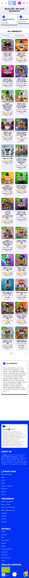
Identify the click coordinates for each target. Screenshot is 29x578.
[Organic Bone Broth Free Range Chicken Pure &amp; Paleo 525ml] (21, 150)
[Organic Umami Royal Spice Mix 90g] (21, 232)
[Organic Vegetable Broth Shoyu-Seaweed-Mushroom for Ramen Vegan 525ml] (7, 96)
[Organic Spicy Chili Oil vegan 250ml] (7, 308)
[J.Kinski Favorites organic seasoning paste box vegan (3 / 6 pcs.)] (7, 204)
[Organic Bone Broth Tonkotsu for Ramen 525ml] (7, 71)
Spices (3, 483)
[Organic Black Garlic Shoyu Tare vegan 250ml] (21, 71)
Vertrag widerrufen (6, 549)
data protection (6, 558)
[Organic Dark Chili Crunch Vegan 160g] (7, 124)
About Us (3, 494)
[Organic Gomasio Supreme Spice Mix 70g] (21, 308)
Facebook (3, 516)
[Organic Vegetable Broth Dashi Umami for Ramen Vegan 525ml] (7, 232)
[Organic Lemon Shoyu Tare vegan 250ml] (21, 260)
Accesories (4, 489)
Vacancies (4, 534)
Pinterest (4, 522)
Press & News (5, 540)
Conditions (4, 555)
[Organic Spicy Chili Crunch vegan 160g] (7, 45)
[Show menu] (2, 3)
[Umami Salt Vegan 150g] (21, 285)
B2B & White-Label (6, 474)
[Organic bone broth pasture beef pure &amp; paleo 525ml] (21, 96)
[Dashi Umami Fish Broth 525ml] (7, 285)
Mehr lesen (5, 22)
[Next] (23, 353)
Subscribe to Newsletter (8, 507)
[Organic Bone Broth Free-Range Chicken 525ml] (21, 45)
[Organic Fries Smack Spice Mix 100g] (7, 333)
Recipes (3, 491)
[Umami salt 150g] (7, 150)
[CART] (27, 3)
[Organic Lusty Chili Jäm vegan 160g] (7, 260)
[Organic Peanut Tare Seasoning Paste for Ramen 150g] (21, 124)
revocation (4, 552)
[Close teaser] (17, 572)
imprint (3, 560)
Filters (5, 35)
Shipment (3, 543)
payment (3, 546)
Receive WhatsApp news (7, 510)
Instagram (4, 513)
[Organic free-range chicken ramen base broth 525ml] (21, 204)
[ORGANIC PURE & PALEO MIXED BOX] (21, 333)
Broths (3, 480)
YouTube (3, 519)
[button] (6, 57)
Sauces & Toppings (6, 486)
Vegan (2, 477)
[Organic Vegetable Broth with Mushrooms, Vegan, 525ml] (7, 178)
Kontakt (3, 531)
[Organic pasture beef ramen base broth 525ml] (21, 178)
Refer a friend (5, 504)
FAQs (2, 537)
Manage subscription (7, 501)
